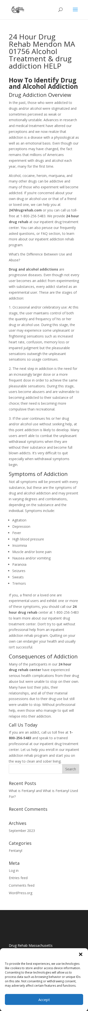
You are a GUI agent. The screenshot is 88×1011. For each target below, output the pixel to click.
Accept (44, 999)
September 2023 (22, 830)
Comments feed (21, 885)
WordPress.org (20, 893)
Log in (14, 870)
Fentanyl (15, 850)
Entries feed (18, 877)
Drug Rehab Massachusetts (31, 945)
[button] (80, 954)
